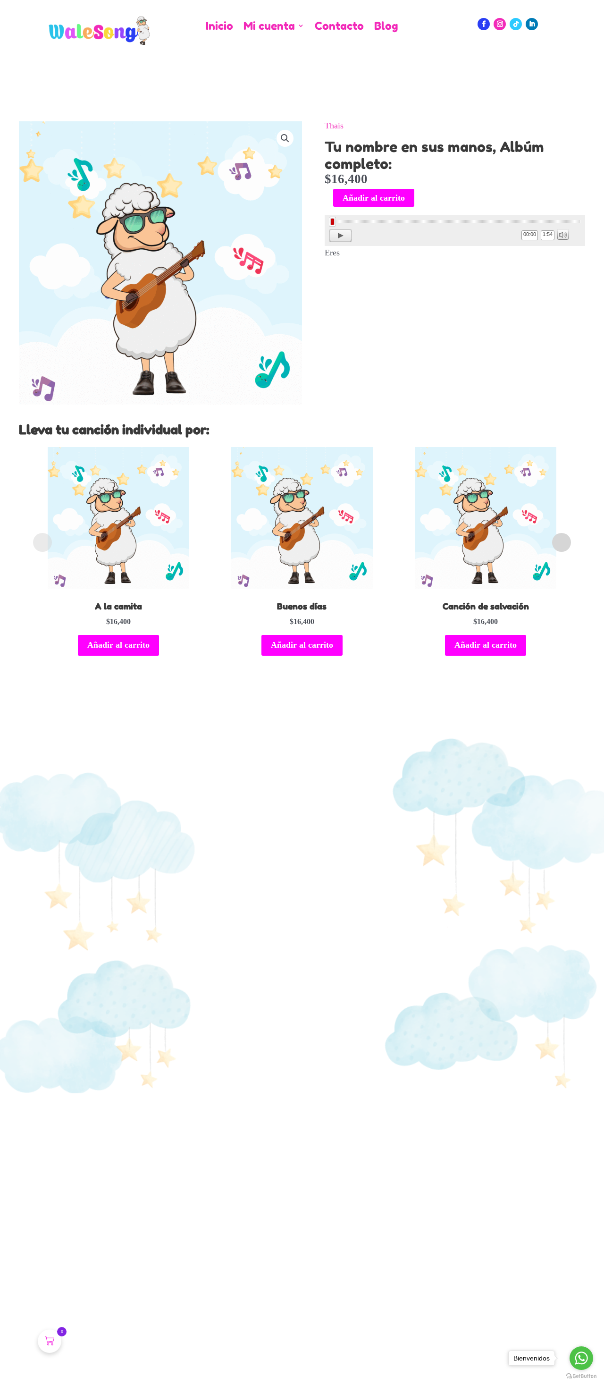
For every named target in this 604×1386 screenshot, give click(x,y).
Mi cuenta (269, 26)
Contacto (339, 26)
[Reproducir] (340, 235)
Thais (334, 125)
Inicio (219, 26)
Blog (386, 26)
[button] (285, 138)
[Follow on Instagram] (500, 24)
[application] (455, 230)
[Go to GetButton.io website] (581, 1376)
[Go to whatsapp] (581, 1358)
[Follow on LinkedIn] (532, 24)
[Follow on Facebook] (484, 24)
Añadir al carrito (374, 198)
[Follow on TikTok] (516, 24)
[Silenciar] (563, 234)
